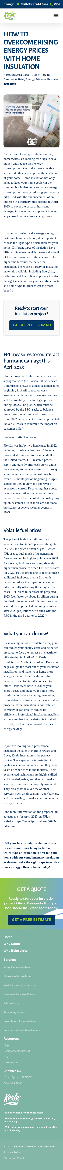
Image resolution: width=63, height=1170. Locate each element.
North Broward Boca (16, 74)
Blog (34, 74)
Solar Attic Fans (13, 1003)
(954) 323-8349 (13, 1083)
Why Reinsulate (16, 951)
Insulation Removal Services (20, 985)
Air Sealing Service (14, 1012)
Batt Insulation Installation (19, 994)
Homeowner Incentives (17, 1050)
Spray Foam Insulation (17, 967)
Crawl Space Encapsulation (20, 1021)
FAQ (6, 1056)
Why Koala (12, 944)
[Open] (56, 15)
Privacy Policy (12, 1152)
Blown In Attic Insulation (18, 976)
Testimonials (11, 1062)
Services (10, 960)
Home (8, 937)
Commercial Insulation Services (22, 1030)
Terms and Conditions (16, 1158)
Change (9, 4)
